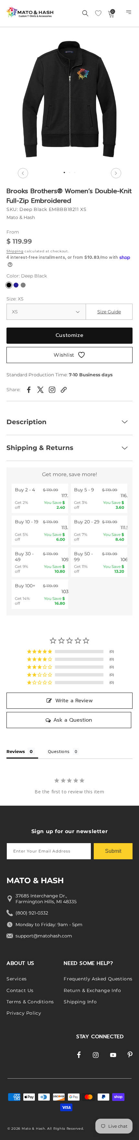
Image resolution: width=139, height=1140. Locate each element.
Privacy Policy (23, 1013)
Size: (15, 299)
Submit (113, 851)
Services (16, 979)
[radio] (40, 498)
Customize (69, 335)
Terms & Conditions (30, 1002)
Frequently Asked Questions (98, 979)
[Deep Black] (8, 285)
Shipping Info (80, 1002)
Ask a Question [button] (72, 720)
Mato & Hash (33, 1128)
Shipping (15, 251)
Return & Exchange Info (92, 990)
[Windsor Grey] (23, 285)
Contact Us (20, 990)
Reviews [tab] (15, 751)
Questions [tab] (59, 751)
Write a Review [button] (74, 701)
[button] (129, 13)
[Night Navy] (16, 285)
